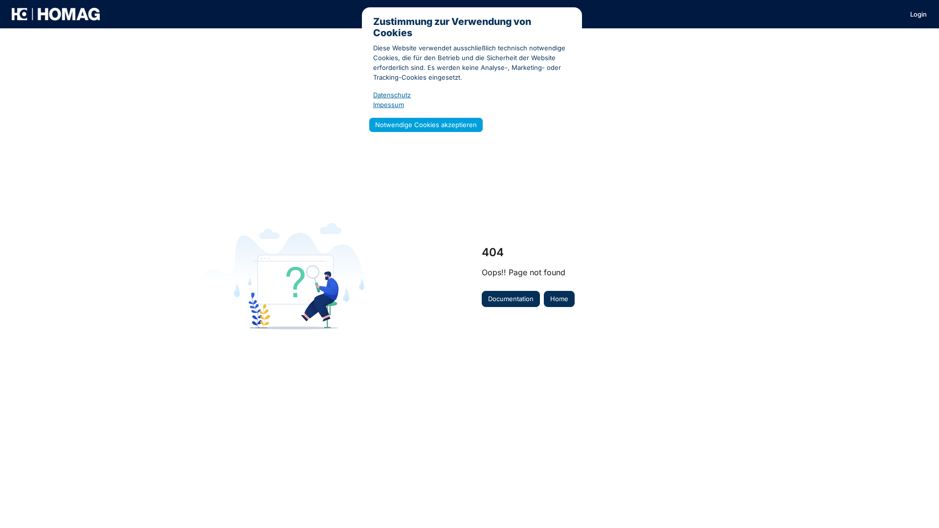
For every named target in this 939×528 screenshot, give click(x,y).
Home (559, 299)
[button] (917, 503)
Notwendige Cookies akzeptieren (426, 125)
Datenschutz (392, 95)
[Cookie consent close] (572, 16)
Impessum (388, 105)
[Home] (56, 14)
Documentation (511, 299)
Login (918, 14)
